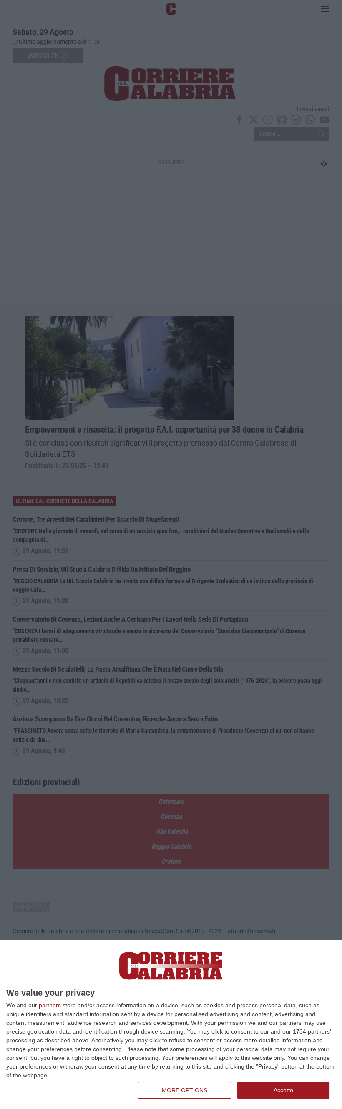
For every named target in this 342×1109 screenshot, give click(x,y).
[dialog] (171, 1024)
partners (50, 1005)
